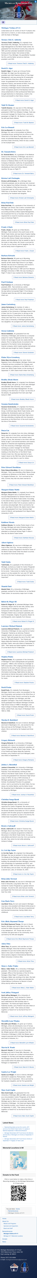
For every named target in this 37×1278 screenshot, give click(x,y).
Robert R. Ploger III (9, 601)
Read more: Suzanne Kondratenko (22, 426)
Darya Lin (5, 430)
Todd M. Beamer (7, 105)
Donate (4, 1239)
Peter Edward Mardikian (11, 467)
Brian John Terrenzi (9, 878)
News (4, 1242)
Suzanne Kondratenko (9, 404)
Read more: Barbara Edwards (24, 277)
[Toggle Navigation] (3, 22)
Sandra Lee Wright (8, 1072)
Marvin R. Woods (8, 1047)
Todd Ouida (6, 562)
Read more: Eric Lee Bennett (24, 147)
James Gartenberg (8, 304)
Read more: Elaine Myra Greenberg (22, 375)
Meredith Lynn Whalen (10, 1021)
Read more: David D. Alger (25, 100)
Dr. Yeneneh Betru (8, 151)
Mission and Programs (10, 1223)
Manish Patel (6, 586)
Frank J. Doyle (7, 227)
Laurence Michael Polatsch (11, 626)
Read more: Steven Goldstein (24, 352)
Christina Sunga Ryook (10, 799)
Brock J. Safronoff (8, 826)
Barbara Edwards (8, 255)
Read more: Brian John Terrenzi (23, 896)
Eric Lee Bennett (7, 127)
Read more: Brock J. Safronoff (24, 845)
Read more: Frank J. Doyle (25, 251)
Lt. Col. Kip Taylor (8, 850)
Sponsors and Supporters (11, 1226)
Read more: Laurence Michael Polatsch (21, 652)
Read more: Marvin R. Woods (24, 1067)
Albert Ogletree (7, 542)
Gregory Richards (8, 740)
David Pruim (6, 687)
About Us (5, 1221)
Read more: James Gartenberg (23, 326)
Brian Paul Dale (7, 202)
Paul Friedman (7, 282)
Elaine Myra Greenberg (10, 357)
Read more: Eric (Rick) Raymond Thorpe (20, 939)
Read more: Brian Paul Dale (25, 222)
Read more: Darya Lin (26, 462)
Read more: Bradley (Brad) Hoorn (23, 399)
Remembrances (7, 1231)
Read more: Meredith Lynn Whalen (22, 1043)
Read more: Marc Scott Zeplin (24, 1116)
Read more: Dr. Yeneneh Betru (24, 173)
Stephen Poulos (7, 656)
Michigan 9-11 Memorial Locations (13, 1236)
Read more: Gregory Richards (24, 760)
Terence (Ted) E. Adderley (11, 39)
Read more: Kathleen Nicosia (24, 538)
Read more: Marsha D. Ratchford (23, 735)
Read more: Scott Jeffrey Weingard (22, 1016)
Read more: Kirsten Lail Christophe (22, 198)
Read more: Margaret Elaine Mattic (22, 517)
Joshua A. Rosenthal (9, 764)
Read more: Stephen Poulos (24, 682)
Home (4, 1218)
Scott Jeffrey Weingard (10, 992)
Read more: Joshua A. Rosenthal (23, 794)
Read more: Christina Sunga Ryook (22, 821)
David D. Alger (7, 68)
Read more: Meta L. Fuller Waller (23, 988)
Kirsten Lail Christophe (10, 178)
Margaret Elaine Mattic (10, 489)
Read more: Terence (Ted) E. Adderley (21, 63)
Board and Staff (8, 1228)
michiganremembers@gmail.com (16, 1259)
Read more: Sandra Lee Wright (24, 1085)
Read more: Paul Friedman (25, 299)
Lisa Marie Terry (7, 901)
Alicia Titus (5, 943)
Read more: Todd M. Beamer (24, 122)
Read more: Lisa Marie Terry (24, 916)
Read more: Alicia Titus (26, 961)
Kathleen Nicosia (7, 522)
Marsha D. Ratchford (9, 720)
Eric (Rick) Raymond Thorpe (12, 921)
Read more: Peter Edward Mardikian (22, 485)
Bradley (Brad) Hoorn (9, 379)
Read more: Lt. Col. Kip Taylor (24, 874)
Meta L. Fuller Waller (9, 966)
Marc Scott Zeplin (8, 1090)
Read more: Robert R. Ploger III (23, 621)
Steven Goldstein (7, 331)
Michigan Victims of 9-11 (11, 1233)
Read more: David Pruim (26, 715)
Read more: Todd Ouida (26, 582)
